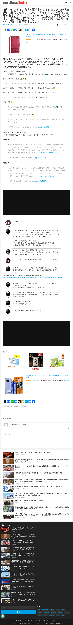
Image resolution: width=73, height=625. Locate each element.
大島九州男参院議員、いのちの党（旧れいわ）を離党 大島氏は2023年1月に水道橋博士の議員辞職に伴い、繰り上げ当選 (23, 535)
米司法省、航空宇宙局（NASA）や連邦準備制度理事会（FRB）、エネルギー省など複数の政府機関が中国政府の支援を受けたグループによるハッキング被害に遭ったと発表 (23, 580)
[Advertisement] (36, 202)
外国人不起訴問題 (8, 406)
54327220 (35, 380)
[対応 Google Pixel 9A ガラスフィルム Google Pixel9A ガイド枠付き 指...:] (14, 385)
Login (68, 418)
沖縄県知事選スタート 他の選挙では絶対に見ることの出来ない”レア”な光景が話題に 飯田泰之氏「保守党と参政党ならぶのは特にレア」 (23, 593)
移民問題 (24, 406)
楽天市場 (52, 623)
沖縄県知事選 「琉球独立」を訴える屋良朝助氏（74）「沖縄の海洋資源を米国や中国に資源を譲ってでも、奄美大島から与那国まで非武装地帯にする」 (42, 480)
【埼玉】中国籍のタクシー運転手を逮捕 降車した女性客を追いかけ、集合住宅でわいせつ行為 (23, 554)
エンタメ (45, 623)
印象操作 (40, 612)
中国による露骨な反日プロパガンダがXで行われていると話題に (32, 452)
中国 (39, 609)
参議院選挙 (46, 612)
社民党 (39, 615)
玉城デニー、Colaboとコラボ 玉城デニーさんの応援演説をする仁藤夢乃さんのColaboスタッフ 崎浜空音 (23, 541)
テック (34, 623)
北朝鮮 (63, 609)
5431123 (35, 39)
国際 (25, 623)
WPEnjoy (54, 620)
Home (13, 623)
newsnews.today (18, 24)
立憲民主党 (51, 615)
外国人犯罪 (16, 406)
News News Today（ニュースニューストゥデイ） (33, 620)
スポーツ (39, 623)
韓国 (63, 615)
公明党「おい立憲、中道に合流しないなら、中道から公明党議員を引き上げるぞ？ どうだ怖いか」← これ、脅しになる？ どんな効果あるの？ (41, 494)
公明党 (57, 609)
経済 (29, 623)
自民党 (57, 615)
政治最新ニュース (7, 24)
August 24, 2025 (43, 127)
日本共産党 (67, 612)
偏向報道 (52, 609)
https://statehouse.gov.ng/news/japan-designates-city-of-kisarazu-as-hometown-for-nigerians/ (33, 277)
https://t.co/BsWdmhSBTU (49, 153)
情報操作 (60, 612)
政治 (17, 623)
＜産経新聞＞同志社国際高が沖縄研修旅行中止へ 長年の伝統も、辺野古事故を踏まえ (39, 473)
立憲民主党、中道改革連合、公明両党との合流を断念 (30, 500)
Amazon (58, 623)
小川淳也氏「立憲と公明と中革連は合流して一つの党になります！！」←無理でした (38, 486)
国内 (21, 623)
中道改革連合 (45, 609)
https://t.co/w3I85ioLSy (46, 176)
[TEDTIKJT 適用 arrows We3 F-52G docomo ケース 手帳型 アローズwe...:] (14, 44)
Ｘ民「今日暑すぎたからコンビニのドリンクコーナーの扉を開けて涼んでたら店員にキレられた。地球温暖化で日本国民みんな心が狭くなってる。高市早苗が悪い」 (42, 514)
